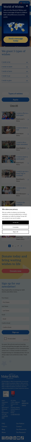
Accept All (15, 222)
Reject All (15, 232)
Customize (15, 227)
